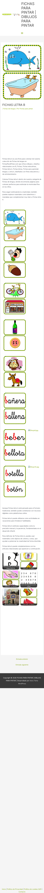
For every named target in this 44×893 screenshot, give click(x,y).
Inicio (4, 889)
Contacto (22, 892)
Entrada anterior (22, 659)
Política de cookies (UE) (32, 889)
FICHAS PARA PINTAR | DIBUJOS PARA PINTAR (29, 14)
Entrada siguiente (22, 665)
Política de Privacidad (15, 889)
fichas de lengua (9, 109)
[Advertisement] (22, 134)
